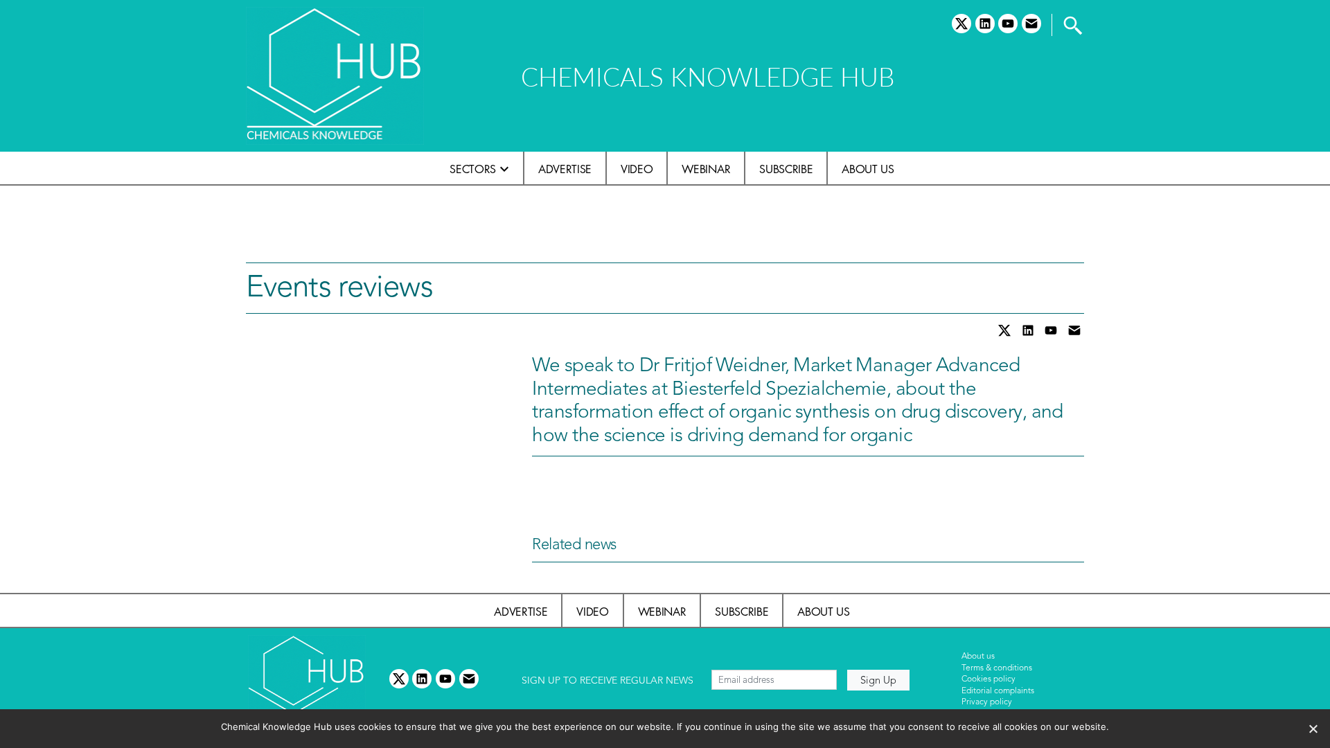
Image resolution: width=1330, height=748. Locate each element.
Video (637, 169)
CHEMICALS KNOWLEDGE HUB (707, 76)
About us (868, 169)
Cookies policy (988, 679)
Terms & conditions (996, 668)
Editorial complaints (997, 691)
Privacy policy (986, 702)
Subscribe (786, 169)
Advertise (565, 169)
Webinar (706, 169)
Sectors (473, 169)
